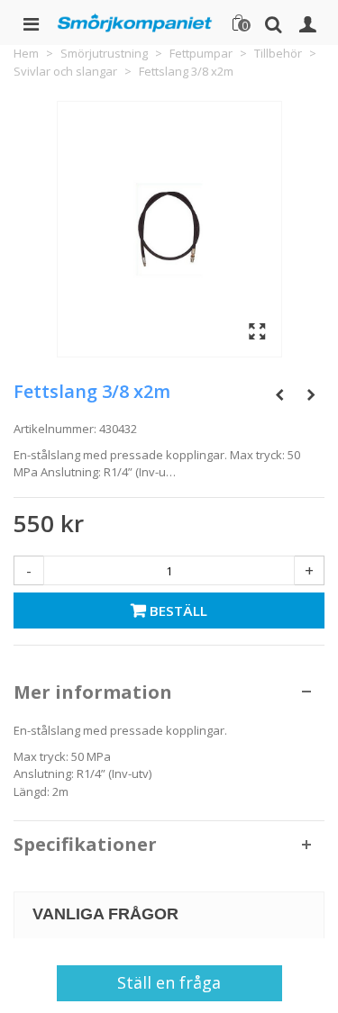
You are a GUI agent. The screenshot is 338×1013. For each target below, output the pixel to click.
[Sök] (273, 22)
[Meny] (31, 22)
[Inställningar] (307, 22)
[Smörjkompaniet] (135, 22)
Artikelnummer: (55, 429)
